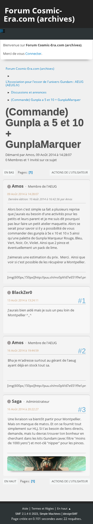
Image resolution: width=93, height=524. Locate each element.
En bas (9, 172)
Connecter (33, 53)
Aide (25, 508)
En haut (10, 481)
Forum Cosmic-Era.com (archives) (39, 14)
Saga (17, 401)
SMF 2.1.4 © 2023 (26, 513)
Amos (18, 186)
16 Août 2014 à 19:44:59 (22, 350)
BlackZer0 (22, 292)
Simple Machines (50, 513)
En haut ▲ (64, 508)
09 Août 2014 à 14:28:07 (22, 194)
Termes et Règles (43, 508)
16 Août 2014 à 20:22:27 (22, 409)
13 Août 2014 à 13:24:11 (22, 300)
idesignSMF (70, 513)
